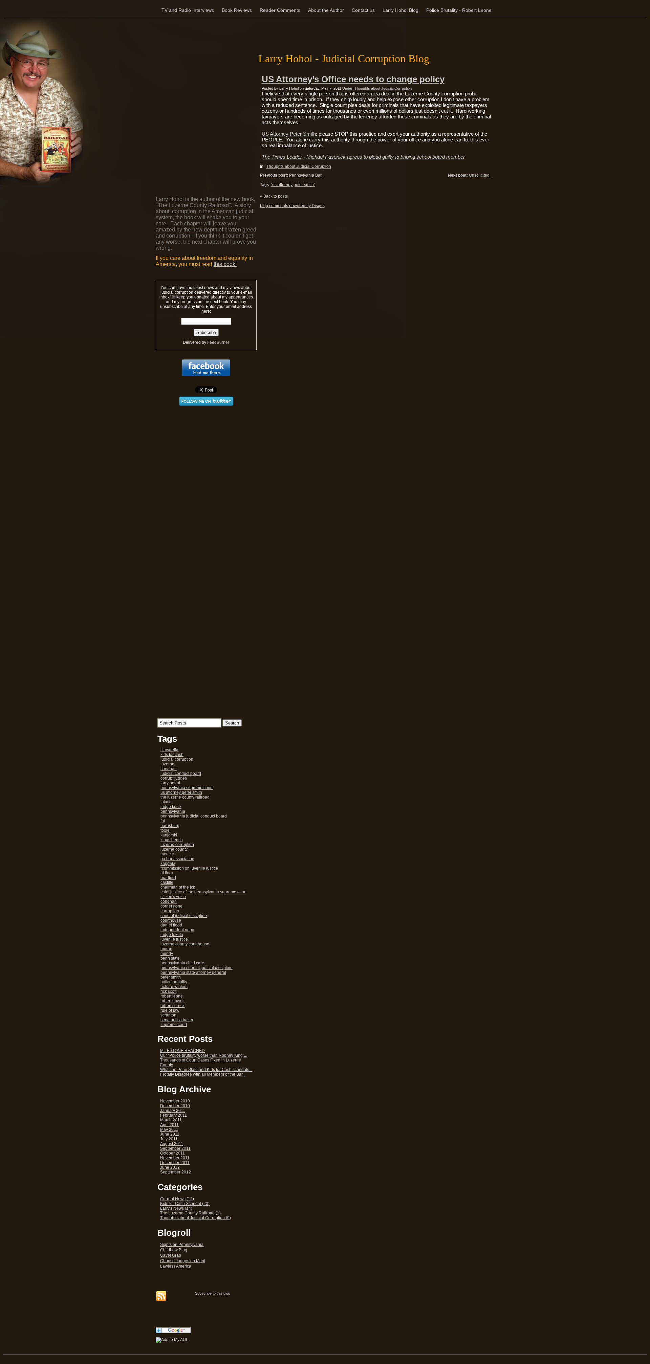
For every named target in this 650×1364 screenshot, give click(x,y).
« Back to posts (274, 196)
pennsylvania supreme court (186, 787)
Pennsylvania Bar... (292, 175)
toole (165, 830)
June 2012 (170, 1167)
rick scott (168, 991)
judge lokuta (171, 934)
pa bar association (177, 858)
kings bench (171, 839)
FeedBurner (218, 342)
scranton (168, 1015)
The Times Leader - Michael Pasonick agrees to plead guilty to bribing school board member (363, 157)
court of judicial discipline (183, 915)
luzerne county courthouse (184, 944)
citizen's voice (173, 896)
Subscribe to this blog (212, 1293)
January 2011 (172, 1110)
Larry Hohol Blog (400, 10)
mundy (166, 953)
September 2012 (175, 1172)
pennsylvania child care (182, 963)
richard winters (174, 986)
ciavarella (169, 749)
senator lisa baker (176, 1020)
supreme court (173, 1024)
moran (166, 948)
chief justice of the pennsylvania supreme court (203, 892)
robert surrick (172, 1005)
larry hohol (170, 783)
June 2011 (169, 1134)
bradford (168, 877)
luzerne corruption (177, 844)
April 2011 (169, 1124)
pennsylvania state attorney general (193, 972)
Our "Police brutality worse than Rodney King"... (203, 1055)
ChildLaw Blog (173, 1250)
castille (166, 882)
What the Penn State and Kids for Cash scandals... (206, 1069)
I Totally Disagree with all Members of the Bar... (202, 1074)
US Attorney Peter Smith (289, 134)
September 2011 (175, 1148)
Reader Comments (280, 10)
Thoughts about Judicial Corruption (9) (195, 1217)
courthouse (170, 920)
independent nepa (177, 929)
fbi (162, 821)
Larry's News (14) (176, 1208)
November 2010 (175, 1101)
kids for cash (171, 754)
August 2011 (171, 1143)
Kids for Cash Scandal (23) (185, 1203)
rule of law (169, 1010)
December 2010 (175, 1105)
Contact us (363, 10)
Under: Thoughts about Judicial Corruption (377, 88)
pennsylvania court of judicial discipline (196, 967)
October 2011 (172, 1153)
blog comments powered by (292, 205)
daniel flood (171, 925)
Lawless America (175, 1266)
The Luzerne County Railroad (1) (190, 1213)
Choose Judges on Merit (182, 1260)
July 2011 (169, 1139)
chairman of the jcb (177, 887)
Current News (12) (177, 1199)
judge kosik (170, 806)
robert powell (172, 1001)
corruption (169, 911)
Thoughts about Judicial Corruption (298, 166)
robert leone (171, 996)
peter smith (170, 977)
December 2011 (175, 1162)
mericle (167, 854)
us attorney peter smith (181, 792)
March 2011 (171, 1120)
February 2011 (173, 1115)
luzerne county (174, 849)
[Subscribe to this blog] (161, 1296)
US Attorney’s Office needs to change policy (353, 79)
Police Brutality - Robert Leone (459, 10)
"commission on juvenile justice (189, 868)
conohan (168, 901)
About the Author (326, 10)
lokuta (166, 802)
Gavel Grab (170, 1255)
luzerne (167, 764)
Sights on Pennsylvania (181, 1244)
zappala (167, 863)
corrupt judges (173, 778)
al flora (166, 873)
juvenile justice (174, 939)
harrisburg (169, 825)
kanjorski (168, 835)
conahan (168, 768)
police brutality (173, 982)
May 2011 (169, 1129)
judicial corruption (176, 759)
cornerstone (171, 906)
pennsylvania (172, 811)
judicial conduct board (180, 773)
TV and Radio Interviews (187, 10)
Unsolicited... (470, 175)
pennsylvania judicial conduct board (193, 816)
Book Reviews (237, 10)
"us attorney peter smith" (293, 184)
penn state (170, 958)
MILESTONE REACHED (182, 1050)
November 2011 (175, 1158)
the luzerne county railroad (185, 797)
